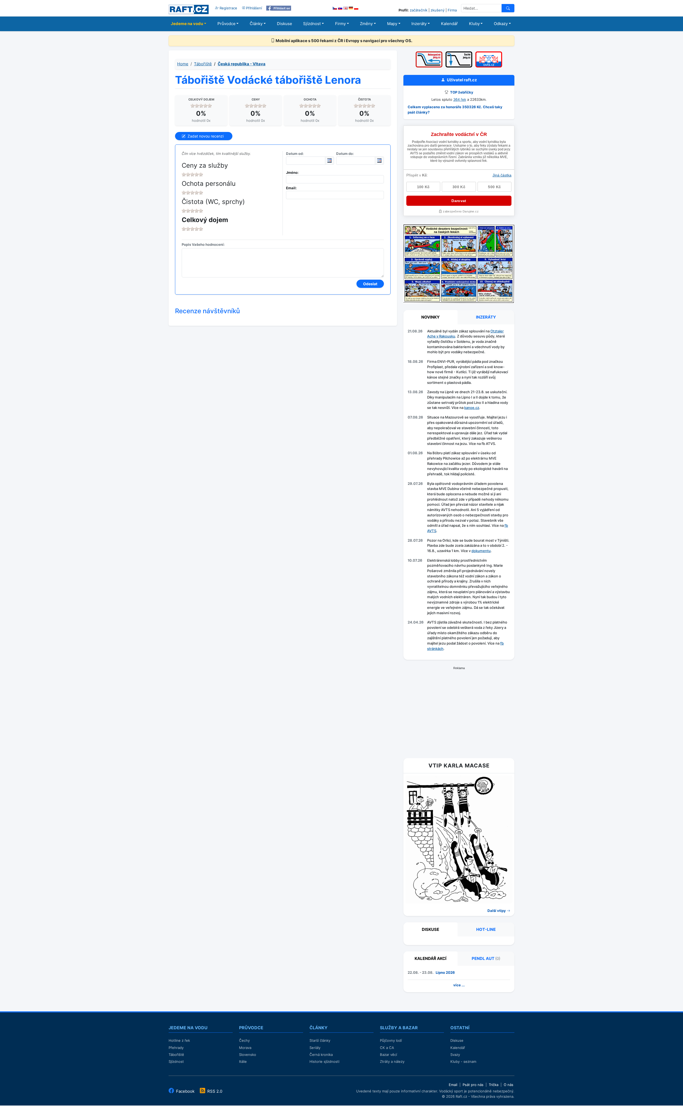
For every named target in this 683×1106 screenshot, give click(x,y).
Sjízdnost (312, 23)
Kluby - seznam (463, 1061)
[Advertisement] (459, 710)
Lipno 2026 (445, 972)
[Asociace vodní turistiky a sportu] (488, 53)
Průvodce (226, 23)
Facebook (185, 1091)
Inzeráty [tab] (486, 317)
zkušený (437, 10)
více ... (459, 985)
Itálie (243, 1061)
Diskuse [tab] (430, 929)
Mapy (392, 23)
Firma (452, 10)
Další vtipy (497, 910)
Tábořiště (203, 63)
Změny (366, 23)
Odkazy (501, 23)
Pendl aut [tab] (486, 958)
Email (453, 1085)
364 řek (459, 99)
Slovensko (247, 1054)
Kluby (474, 23)
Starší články (319, 1040)
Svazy (455, 1054)
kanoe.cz (471, 407)
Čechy (244, 1040)
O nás (508, 1085)
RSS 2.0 (214, 1091)
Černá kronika (321, 1054)
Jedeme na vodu (187, 23)
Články (256, 23)
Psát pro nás (473, 1085)
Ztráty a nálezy (392, 1061)
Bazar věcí (388, 1054)
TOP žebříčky (461, 92)
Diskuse (284, 23)
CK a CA (387, 1047)
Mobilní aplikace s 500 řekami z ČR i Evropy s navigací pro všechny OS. (343, 40)
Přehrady (176, 1047)
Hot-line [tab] (486, 929)
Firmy (340, 23)
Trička (493, 1085)
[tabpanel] (459, 491)
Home (182, 63)
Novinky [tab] (430, 317)
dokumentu (481, 551)
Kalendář (449, 23)
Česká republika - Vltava (241, 63)
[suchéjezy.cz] (458, 53)
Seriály (314, 1047)
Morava (245, 1047)
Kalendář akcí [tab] (430, 958)
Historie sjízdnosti (324, 1061)
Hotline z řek (179, 1040)
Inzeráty (419, 23)
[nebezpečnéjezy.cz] (429, 53)
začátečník (418, 10)
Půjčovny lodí (391, 1040)
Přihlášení (253, 8)
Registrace (228, 8)
